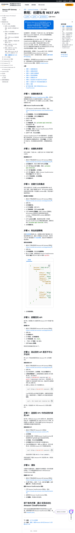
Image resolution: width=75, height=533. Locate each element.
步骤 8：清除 (29, 84)
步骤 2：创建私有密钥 (32, 71)
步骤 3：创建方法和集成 (32, 73)
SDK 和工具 (63, 54)
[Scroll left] (24, 5)
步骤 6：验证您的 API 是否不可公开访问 (36, 79)
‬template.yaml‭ (44, 63)
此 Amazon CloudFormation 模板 (39, 97)
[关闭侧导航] (20, 9)
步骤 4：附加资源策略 (32, 75)
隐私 (31, 531)
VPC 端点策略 (37, 237)
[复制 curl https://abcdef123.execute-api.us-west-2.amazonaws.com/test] (52, 389)
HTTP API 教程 (34, 520)
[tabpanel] (39, 285)
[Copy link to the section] (23, 94)
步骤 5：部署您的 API (31, 77)
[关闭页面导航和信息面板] (72, 22)
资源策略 (28, 234)
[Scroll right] (46, 5)
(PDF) (45, 27)
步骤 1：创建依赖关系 (32, 69)
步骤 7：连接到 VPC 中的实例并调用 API (36, 82)
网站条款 (35, 531)
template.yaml (30, 512)
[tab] (29, 259)
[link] (44, 9)
